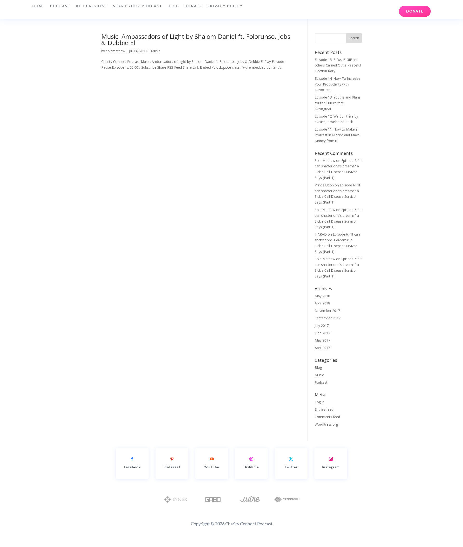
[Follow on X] (291, 459)
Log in (319, 402)
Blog (173, 6)
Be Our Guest (92, 6)
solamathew (115, 51)
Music (155, 51)
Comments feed (327, 417)
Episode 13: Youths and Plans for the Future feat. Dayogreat (338, 103)
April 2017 (322, 347)
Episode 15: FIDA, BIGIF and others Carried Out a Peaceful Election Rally (338, 65)
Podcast (60, 6)
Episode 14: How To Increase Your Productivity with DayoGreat (337, 84)
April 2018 (322, 303)
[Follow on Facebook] (132, 459)
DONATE (193, 6)
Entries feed (324, 409)
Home (38, 6)
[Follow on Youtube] (212, 459)
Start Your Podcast (137, 6)
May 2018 (322, 296)
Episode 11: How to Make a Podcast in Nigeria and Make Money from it (337, 135)
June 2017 (322, 333)
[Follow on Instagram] (331, 459)
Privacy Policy (225, 6)
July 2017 (322, 325)
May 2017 (322, 340)
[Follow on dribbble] (251, 459)
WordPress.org (326, 424)
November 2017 (327, 310)
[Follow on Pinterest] (172, 459)
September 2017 (327, 318)
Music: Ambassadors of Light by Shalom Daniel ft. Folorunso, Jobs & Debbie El (195, 39)
